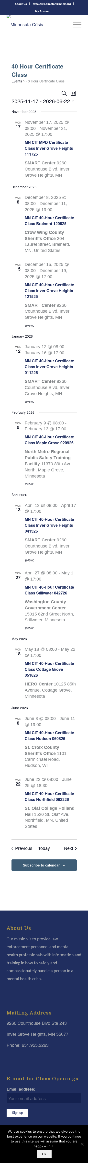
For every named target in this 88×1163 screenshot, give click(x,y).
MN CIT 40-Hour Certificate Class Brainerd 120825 (49, 220)
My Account (43, 11)
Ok (44, 1154)
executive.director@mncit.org (52, 4)
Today (44, 848)
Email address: (21, 1089)
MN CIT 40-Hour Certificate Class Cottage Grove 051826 (49, 669)
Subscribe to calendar (41, 865)
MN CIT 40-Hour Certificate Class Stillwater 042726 (49, 590)
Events (16, 81)
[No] (81, 1144)
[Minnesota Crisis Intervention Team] (36, 24)
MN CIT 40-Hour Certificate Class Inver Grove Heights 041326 (49, 525)
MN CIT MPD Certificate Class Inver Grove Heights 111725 (49, 148)
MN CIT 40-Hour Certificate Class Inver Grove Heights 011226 (49, 366)
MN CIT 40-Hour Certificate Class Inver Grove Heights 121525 (49, 290)
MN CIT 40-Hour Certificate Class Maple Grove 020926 (49, 439)
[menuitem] (21, 3)
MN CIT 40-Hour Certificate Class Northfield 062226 (49, 796)
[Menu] (74, 24)
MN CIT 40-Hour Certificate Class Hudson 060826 (49, 735)
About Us (21, 4)
